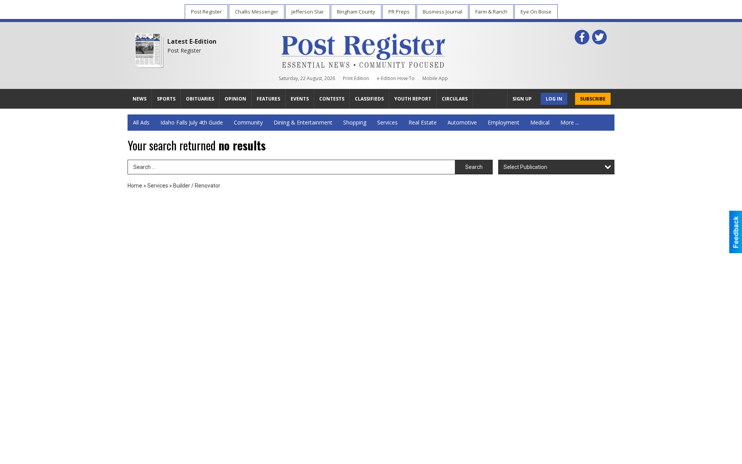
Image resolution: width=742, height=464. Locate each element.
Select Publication (525, 167)
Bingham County (356, 11)
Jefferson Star (307, 11)
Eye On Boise (536, 11)
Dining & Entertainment (303, 122)
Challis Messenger (256, 11)
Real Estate (422, 122)
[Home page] (363, 49)
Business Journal (442, 11)
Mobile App (435, 78)
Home (135, 186)
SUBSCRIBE (593, 99)
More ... (569, 122)
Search (474, 167)
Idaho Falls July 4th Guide (191, 122)
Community (248, 122)
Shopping (354, 122)
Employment (503, 122)
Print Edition (356, 78)
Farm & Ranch (491, 11)
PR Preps (399, 11)
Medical (540, 122)
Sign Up (522, 99)
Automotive (462, 122)
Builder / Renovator (196, 186)
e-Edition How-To (396, 78)
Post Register (206, 11)
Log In (554, 99)
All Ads (141, 122)
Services (387, 122)
